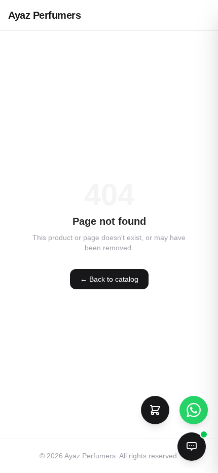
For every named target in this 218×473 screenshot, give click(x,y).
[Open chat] (191, 446)
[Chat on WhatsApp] (193, 410)
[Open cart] (155, 410)
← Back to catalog (109, 279)
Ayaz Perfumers (44, 15)
